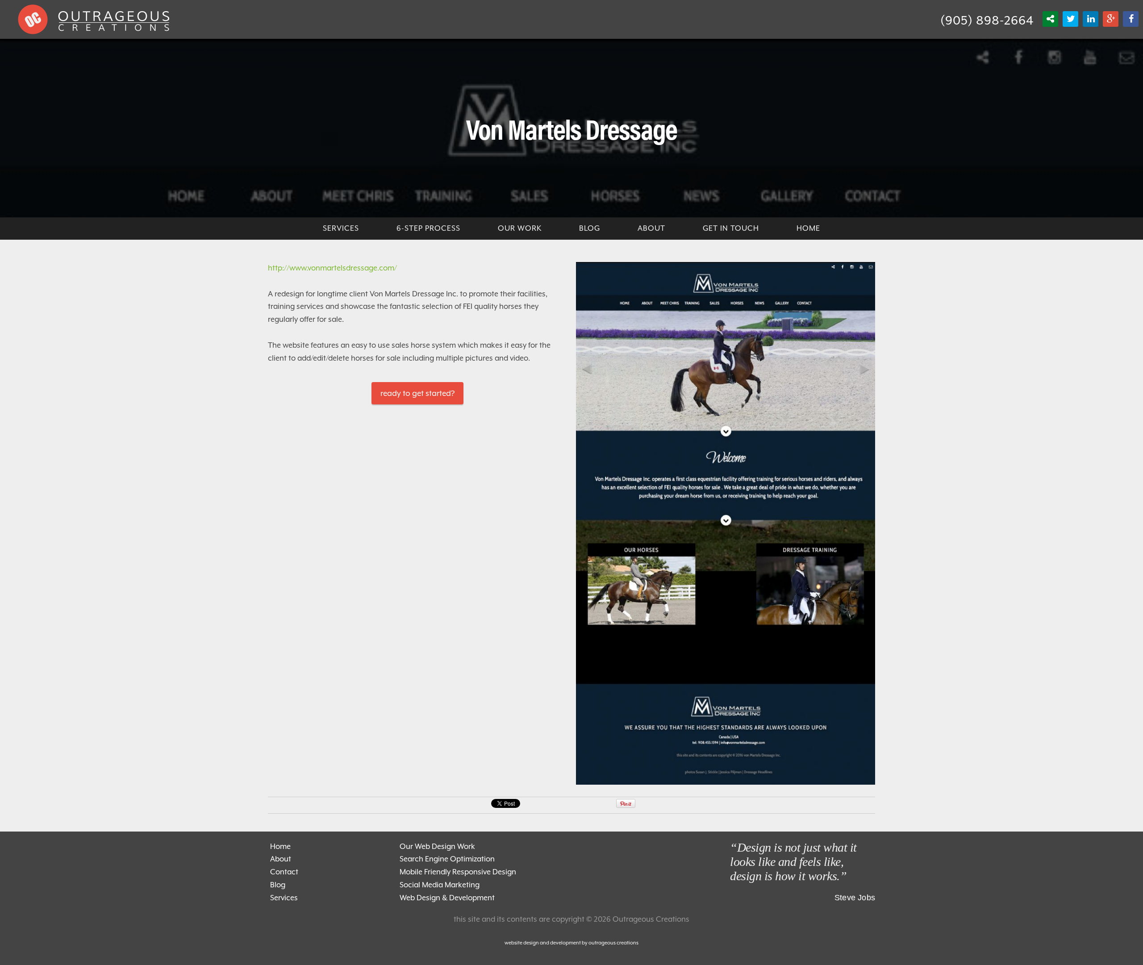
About (651, 228)
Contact (284, 872)
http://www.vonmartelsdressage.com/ (332, 268)
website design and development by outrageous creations (571, 943)
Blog (277, 885)
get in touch (731, 228)
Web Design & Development (447, 898)
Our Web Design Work (437, 846)
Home (280, 846)
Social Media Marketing (440, 885)
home (808, 228)
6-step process (428, 228)
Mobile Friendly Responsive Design (458, 872)
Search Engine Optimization (447, 859)
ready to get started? (417, 393)
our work (520, 228)
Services (284, 898)
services (341, 228)
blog (589, 228)
